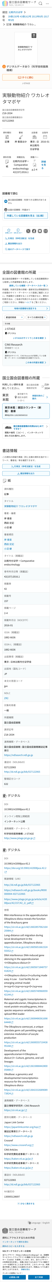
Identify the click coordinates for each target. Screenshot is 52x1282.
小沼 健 (8, 548)
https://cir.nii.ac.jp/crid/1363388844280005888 (26, 1067)
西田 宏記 (9, 544)
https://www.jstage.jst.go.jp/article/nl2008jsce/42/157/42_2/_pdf (25, 901)
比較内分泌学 (16, 12)
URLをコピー (18, 233)
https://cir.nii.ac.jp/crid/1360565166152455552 (26, 948)
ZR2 (6, 698)
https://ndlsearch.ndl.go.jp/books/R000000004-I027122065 (25, 891)
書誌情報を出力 (15, 243)
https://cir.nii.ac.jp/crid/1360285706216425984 (26, 928)
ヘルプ (28, 302)
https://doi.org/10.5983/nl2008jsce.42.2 (25, 868)
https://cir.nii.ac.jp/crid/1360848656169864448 (26, 1020)
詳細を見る (43, 165)
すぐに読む (28, 77)
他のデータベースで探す (19, 249)
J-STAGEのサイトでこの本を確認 (28, 338)
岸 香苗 (8, 539)
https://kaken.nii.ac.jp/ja (17, 1158)
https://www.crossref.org (17, 1145)
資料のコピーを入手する (13, 1246)
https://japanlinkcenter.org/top (21, 1127)
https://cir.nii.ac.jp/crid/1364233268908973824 (26, 1091)
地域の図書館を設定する (25, 308)
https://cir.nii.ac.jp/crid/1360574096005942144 (26, 992)
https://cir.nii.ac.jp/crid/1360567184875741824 (26, 968)
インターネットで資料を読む (15, 1241)
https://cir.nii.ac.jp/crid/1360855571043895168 (26, 1044)
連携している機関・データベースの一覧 (27, 285)
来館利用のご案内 (38, 397)
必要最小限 (14, 1277)
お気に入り (8, 233)
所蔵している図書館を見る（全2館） (26, 215)
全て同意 (39, 1277)
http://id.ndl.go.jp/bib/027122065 (22, 771)
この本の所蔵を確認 (34, 362)
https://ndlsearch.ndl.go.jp (18, 755)
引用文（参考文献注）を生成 (21, 238)
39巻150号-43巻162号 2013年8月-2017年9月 (28, 18)
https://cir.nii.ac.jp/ (14, 1110)
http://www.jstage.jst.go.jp (18, 838)
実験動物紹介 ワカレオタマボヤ (20, 506)
